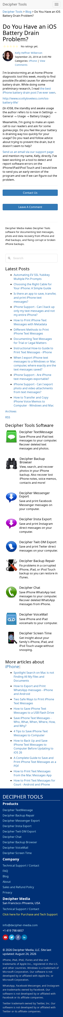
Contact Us (30, 193)
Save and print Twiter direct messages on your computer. (38, 548)
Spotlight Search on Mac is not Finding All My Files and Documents (34, 677)
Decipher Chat (29, 587)
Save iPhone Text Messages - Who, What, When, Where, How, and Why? (34, 722)
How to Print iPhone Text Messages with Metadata (30, 322)
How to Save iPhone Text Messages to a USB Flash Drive (34, 711)
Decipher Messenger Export (34, 494)
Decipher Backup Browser (32, 460)
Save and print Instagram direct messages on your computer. (36, 528)
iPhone (33, 60)
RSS (7, 417)
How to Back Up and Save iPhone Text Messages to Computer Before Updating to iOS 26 (33, 747)
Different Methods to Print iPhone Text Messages (31, 332)
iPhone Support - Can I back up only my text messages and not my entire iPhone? (34, 311)
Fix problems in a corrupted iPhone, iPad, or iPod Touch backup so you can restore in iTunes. (38, 571)
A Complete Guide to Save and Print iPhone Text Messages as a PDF (35, 762)
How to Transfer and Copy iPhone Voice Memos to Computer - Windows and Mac (34, 401)
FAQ (5, 871)
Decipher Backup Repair (37, 561)
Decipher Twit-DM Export (38, 542)
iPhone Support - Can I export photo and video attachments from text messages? (33, 388)
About (7, 882)
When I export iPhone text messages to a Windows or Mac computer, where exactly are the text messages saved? (35, 364)
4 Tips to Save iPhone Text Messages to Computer (31, 733)
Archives (10, 411)
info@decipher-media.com (20, 925)
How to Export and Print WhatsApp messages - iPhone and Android (33, 690)
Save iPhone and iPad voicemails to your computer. (38, 621)
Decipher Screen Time (35, 633)
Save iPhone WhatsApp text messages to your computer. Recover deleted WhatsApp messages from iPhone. (38, 598)
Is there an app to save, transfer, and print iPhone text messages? (35, 298)
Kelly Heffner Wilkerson (28, 52)
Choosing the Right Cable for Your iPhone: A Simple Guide (33, 286)
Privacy (7, 892)
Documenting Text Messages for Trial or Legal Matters (33, 341)
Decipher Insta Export (35, 519)
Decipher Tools (15, 4)
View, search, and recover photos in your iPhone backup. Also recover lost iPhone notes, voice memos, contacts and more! (38, 474)
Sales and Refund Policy (18, 887)
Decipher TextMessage (36, 432)
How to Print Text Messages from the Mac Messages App (33, 773)
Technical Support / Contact (21, 865)
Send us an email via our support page (28, 152)
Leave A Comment (30, 207)
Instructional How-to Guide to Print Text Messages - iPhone (33, 350)
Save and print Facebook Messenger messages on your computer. (35, 505)
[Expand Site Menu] (56, 4)
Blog (28, 12)
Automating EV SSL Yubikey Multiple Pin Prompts (32, 277)
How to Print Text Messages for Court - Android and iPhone (34, 782)
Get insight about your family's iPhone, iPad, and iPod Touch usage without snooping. (36, 644)
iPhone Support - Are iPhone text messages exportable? (32, 377)
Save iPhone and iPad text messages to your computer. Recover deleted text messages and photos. (38, 442)
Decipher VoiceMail (33, 614)
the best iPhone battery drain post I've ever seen (29, 90)
